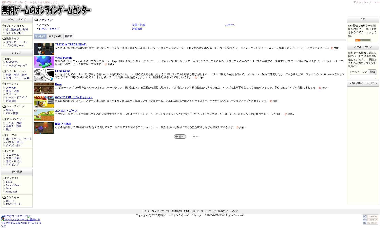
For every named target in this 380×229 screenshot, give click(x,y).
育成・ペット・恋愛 (17, 78)
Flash (9, 181)
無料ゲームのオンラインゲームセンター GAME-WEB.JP (190, 215)
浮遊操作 (137, 28)
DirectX (10, 201)
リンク (146, 211)
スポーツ (230, 24)
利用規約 (177, 211)
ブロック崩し (14, 158)
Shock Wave (12, 185)
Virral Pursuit (63, 57)
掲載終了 (223, 211)
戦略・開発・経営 (16, 75)
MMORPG (12, 62)
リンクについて (161, 211)
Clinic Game (62, 70)
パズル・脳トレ (15, 142)
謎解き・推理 (14, 126)
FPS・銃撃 (12, 113)
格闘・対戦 (138, 24)
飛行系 (10, 110)
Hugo (58, 84)
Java (8, 188)
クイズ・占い (14, 145)
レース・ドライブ (49, 28)
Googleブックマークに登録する (22, 219)
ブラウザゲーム (15, 45)
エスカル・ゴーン (66, 110)
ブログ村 (5, 222)
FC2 (13, 222)
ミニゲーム (12, 154)
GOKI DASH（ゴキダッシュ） (74, 97)
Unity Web (12, 191)
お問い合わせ (191, 211)
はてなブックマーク (15, 216)
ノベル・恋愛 (14, 123)
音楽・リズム (14, 161)
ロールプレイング (16, 65)
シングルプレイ (15, 33)
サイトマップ (208, 211)
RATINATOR (63, 123)
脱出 (8, 129)
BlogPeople (21, 222)
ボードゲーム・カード (19, 139)
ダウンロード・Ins (16, 42)
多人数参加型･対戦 (17, 29)
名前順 (68, 36)
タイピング (12, 164)
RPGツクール (13, 204)
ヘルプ (234, 211)
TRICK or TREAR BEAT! (70, 44)
